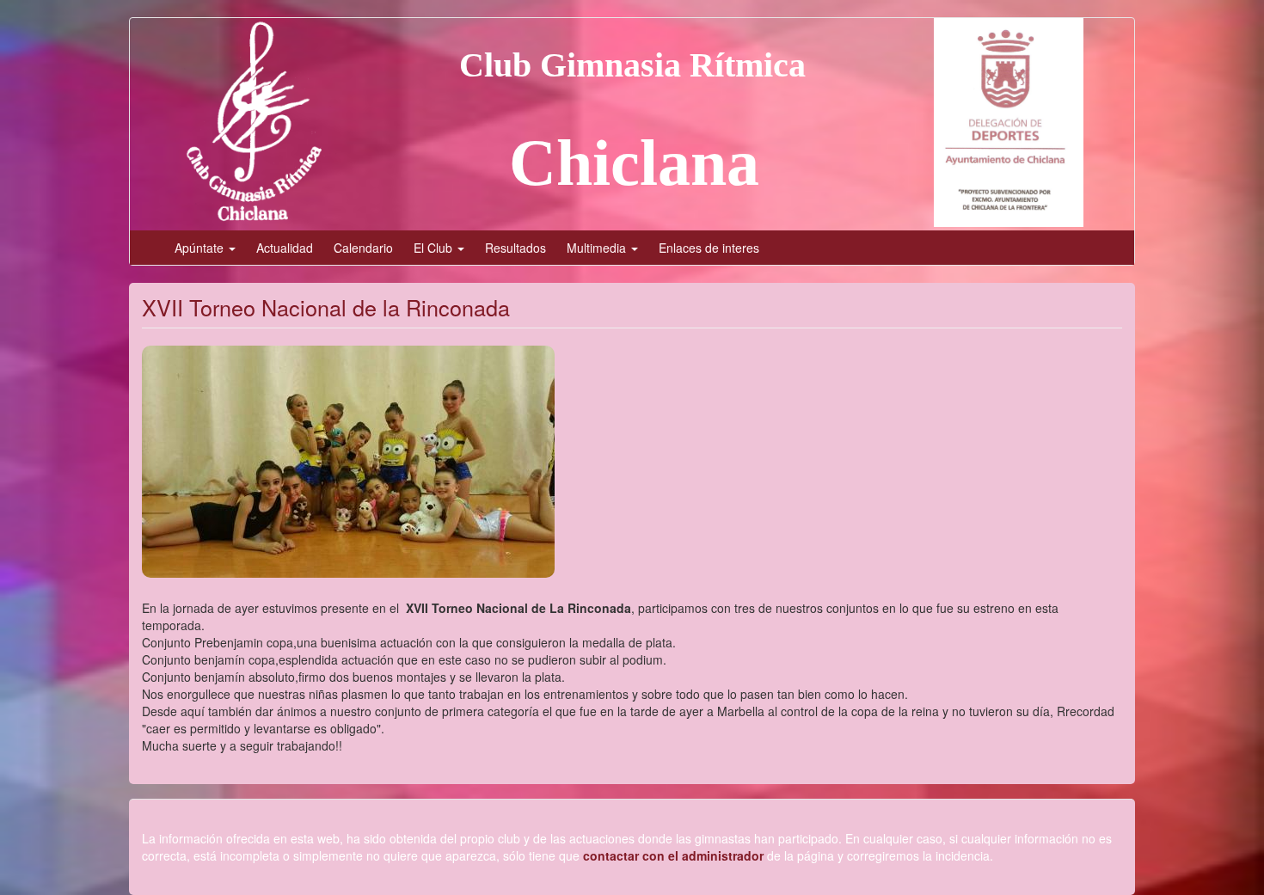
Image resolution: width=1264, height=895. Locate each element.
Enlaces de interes (709, 247)
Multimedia (598, 247)
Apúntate (201, 247)
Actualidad (284, 247)
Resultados (515, 247)
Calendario (363, 247)
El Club (435, 247)
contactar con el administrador (673, 855)
